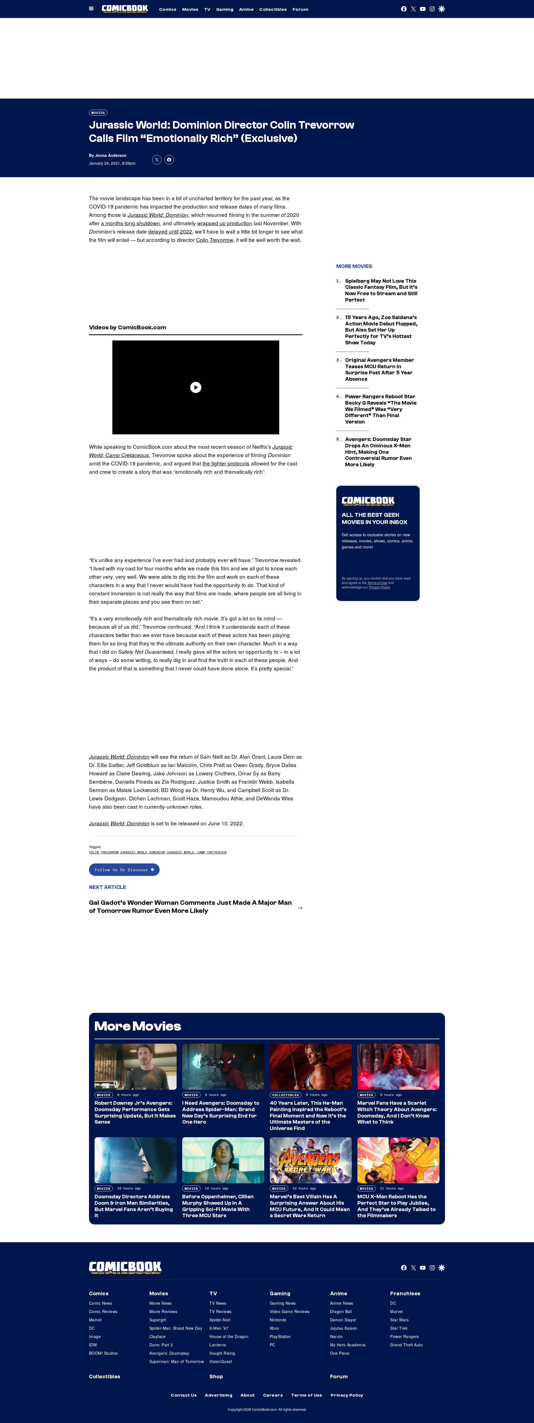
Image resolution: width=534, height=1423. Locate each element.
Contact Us (184, 1395)
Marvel (95, 1319)
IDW (93, 1344)
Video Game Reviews (290, 1311)
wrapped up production (224, 223)
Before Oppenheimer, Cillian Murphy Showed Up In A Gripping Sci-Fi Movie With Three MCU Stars (218, 1206)
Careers (273, 1395)
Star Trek (398, 1328)
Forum (300, 9)
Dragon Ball (341, 1311)
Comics (168, 9)
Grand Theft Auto (406, 1344)
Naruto (336, 1336)
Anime (246, 9)
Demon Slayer (343, 1319)
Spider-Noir (220, 1319)
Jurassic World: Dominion (158, 214)
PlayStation (280, 1336)
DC (92, 1328)
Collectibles (273, 9)
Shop (216, 1377)
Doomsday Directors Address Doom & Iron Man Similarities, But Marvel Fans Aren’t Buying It (134, 1206)
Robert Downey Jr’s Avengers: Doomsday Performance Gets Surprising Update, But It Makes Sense (135, 1112)
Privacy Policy (379, 587)
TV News (217, 1303)
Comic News (100, 1303)
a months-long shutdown (130, 223)
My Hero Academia (348, 1344)
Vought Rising (222, 1353)
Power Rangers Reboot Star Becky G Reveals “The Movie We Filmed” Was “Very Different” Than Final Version (381, 409)
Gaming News (283, 1303)
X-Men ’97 (218, 1328)
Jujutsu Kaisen (343, 1328)
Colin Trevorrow (214, 239)
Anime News (341, 1303)
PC (272, 1344)
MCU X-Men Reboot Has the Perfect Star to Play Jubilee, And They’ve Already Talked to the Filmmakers (396, 1206)
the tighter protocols (225, 463)
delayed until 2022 (170, 231)
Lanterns (217, 1344)
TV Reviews (220, 1311)
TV (207, 9)
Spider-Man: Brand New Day (175, 1328)
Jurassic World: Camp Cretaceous (196, 852)
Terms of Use (377, 582)
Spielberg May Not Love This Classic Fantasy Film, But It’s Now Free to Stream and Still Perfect (381, 290)
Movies (190, 9)
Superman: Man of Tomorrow (176, 1361)
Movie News (160, 1303)
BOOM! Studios (103, 1353)
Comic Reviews (103, 1311)
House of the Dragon (228, 1336)
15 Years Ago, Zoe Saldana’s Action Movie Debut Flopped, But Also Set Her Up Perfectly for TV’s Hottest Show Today (381, 330)
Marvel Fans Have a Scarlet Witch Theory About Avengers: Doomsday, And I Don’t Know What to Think (397, 1112)
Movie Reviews (163, 1311)
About (247, 1395)
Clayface (157, 1336)
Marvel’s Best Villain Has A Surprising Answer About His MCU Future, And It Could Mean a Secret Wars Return (310, 1206)
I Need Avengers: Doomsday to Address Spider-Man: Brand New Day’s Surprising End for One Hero (220, 1112)
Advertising (218, 1395)
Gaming (225, 9)
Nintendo (278, 1319)
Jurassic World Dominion (142, 852)
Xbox (274, 1328)
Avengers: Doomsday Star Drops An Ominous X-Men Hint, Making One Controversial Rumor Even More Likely (378, 452)
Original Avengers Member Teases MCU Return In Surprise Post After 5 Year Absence (379, 369)
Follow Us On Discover (123, 870)
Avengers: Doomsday (169, 1353)
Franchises (405, 1294)
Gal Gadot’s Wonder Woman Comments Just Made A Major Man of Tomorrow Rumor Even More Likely (190, 907)
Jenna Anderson (111, 155)
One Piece (340, 1353)
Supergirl (157, 1319)
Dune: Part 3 (161, 1344)
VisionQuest (220, 1361)
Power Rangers (404, 1336)
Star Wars (399, 1319)
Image (95, 1336)
